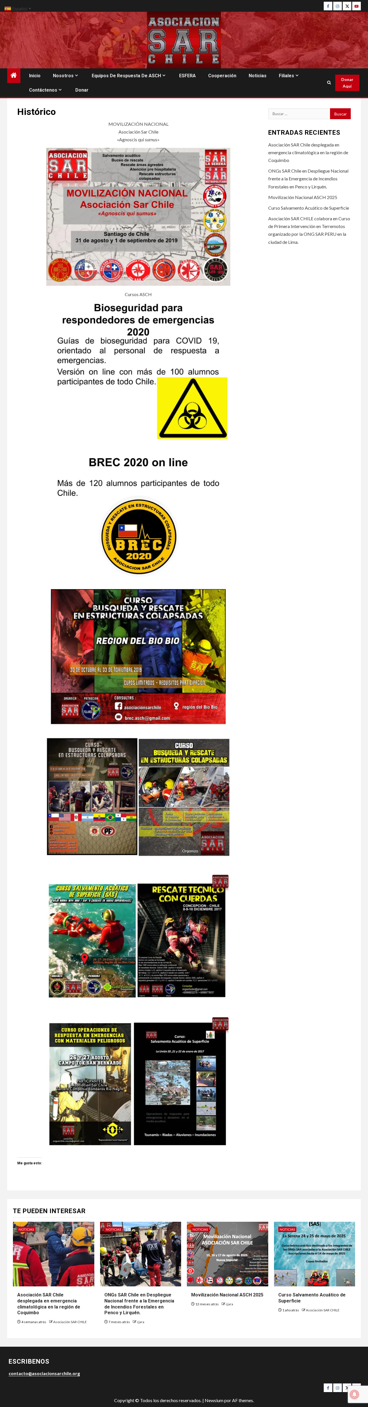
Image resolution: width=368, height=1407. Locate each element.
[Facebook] (328, 6)
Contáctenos (43, 90)
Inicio (35, 75)
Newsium (214, 1400)
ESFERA (187, 75)
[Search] (329, 82)
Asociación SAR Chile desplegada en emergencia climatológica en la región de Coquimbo (308, 152)
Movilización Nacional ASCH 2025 (302, 197)
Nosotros (63, 75)
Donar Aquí (347, 83)
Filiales (286, 75)
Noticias (258, 75)
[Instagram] (337, 6)
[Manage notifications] (354, 1394)
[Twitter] (347, 6)
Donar (82, 90)
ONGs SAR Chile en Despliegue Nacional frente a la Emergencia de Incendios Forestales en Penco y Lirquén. (308, 178)
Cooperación (222, 75)
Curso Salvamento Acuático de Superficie (308, 208)
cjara (140, 1322)
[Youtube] (356, 6)
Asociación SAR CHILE (70, 1322)
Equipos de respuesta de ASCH (126, 75)
